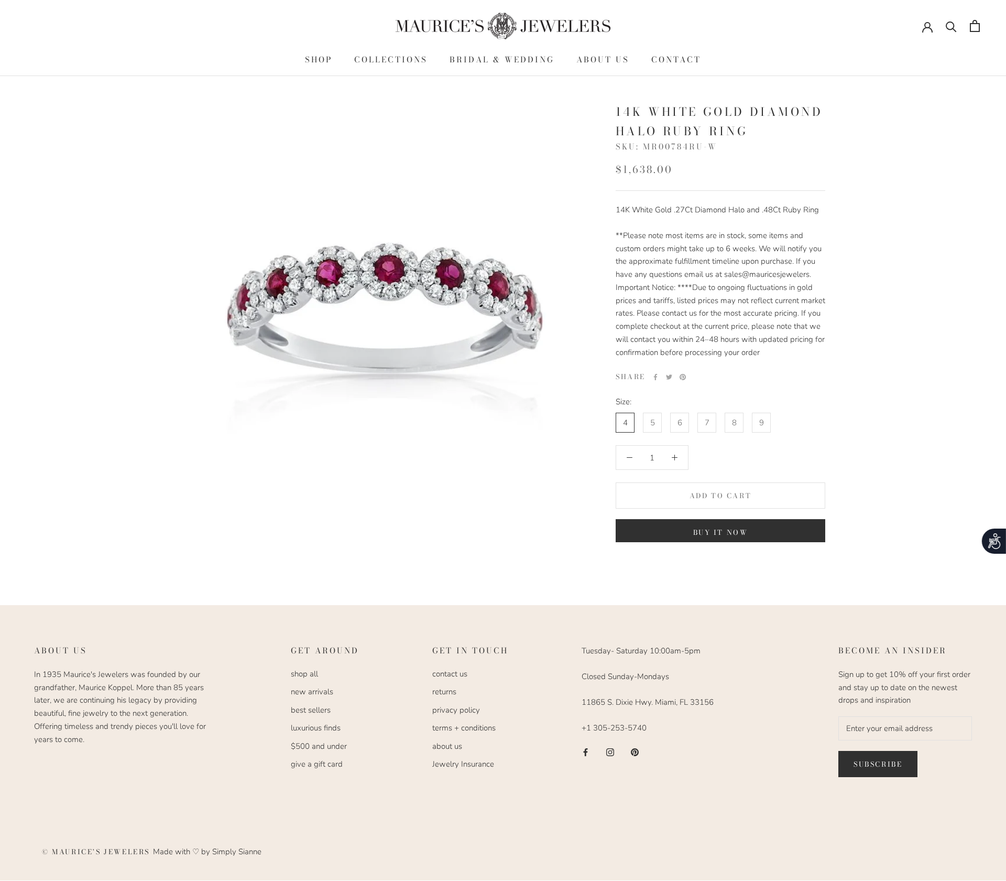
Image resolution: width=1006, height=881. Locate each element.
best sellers (311, 710)
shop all (304, 674)
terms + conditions (464, 728)
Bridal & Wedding (502, 59)
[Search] (951, 25)
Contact (676, 59)
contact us (449, 674)
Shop (318, 59)
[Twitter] (669, 377)
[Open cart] (975, 26)
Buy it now (720, 532)
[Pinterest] (683, 377)
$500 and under (319, 746)
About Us (602, 59)
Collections (391, 59)
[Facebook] (655, 377)
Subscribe (878, 764)
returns (444, 691)
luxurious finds (316, 728)
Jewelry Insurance (463, 764)
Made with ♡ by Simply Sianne (207, 851)
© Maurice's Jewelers (97, 851)
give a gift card (317, 764)
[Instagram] (610, 751)
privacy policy (456, 710)
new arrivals (312, 691)
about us (447, 746)
